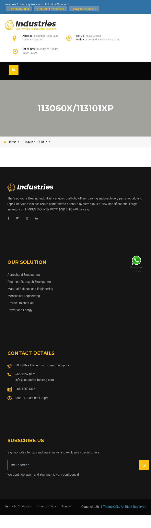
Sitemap (67, 506)
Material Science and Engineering (30, 289)
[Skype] (27, 218)
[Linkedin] (36, 218)
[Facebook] (8, 218)
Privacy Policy (46, 506)
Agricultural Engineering (23, 275)
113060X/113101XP (35, 142)
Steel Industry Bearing (50, 8)
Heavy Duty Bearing (84, 8)
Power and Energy (19, 310)
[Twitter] (17, 218)
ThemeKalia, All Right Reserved (124, 507)
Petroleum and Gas (20, 303)
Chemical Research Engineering (29, 282)
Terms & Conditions (18, 506)
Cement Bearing (19, 8)
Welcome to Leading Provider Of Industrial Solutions (37, 4)
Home (12, 142)
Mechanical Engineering (23, 296)
